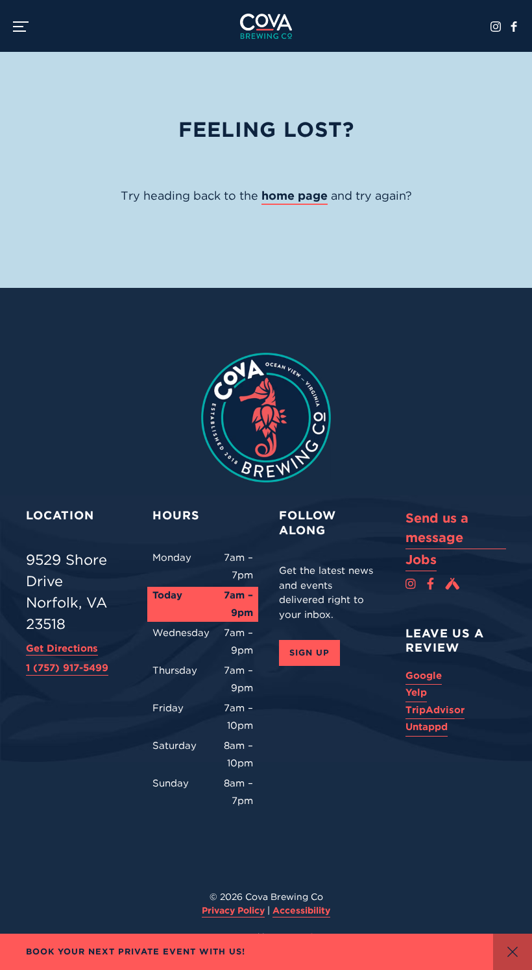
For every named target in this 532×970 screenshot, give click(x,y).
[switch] (26, 26)
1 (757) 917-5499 (67, 668)
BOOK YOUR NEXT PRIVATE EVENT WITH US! (135, 951)
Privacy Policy (233, 910)
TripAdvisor (435, 710)
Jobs (421, 559)
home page (294, 195)
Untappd (426, 727)
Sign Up (309, 652)
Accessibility (301, 910)
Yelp (416, 692)
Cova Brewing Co (266, 26)
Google (423, 675)
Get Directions (62, 648)
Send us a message (436, 527)
